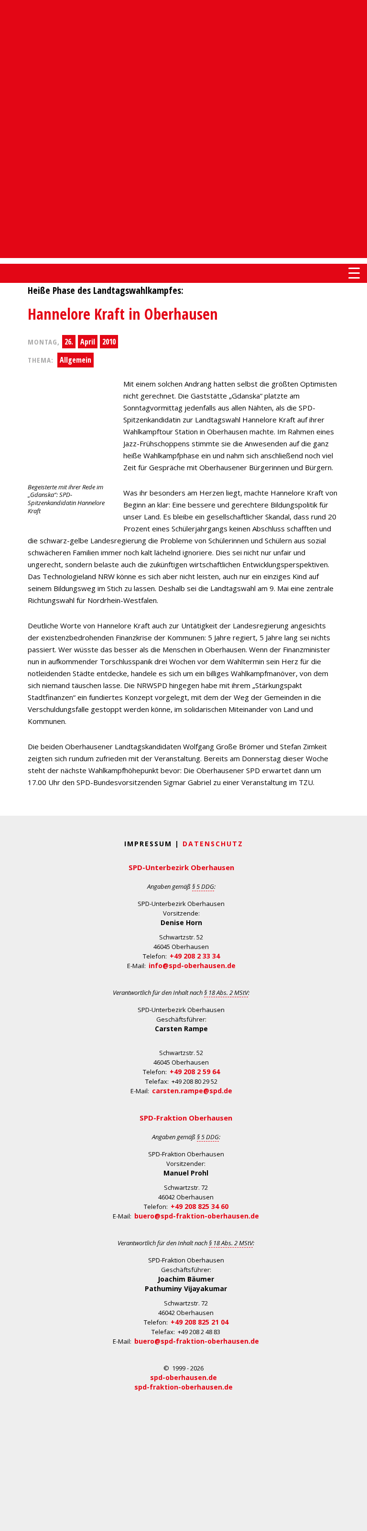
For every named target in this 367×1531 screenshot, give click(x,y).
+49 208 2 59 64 (195, 1071)
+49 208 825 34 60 (199, 1206)
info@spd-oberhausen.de (192, 965)
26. (69, 341)
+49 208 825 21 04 (199, 1321)
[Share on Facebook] (8, 392)
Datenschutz (213, 843)
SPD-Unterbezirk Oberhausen (181, 867)
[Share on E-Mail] (8, 449)
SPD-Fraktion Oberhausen (186, 1117)
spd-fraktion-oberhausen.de (183, 1386)
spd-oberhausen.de (183, 1377)
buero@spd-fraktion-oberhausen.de (196, 1215)
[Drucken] (8, 468)
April (87, 341)
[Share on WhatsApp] (8, 411)
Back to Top (353, 1517)
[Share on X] (8, 430)
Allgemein (75, 360)
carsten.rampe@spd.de (192, 1090)
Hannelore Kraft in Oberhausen (123, 313)
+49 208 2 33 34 (195, 955)
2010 (109, 341)
